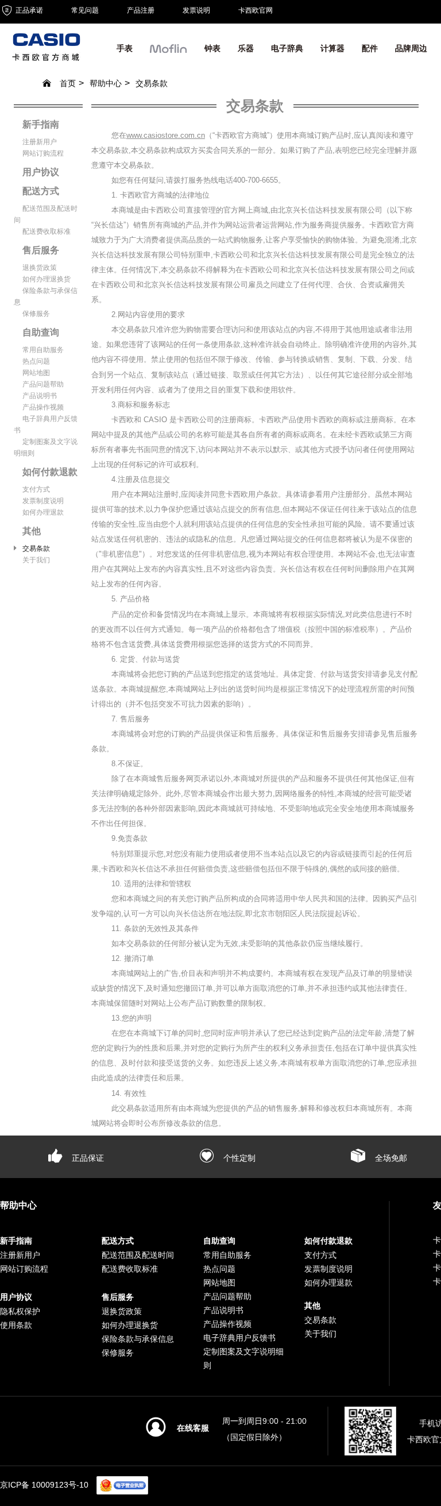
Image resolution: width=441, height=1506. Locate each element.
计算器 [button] (332, 48)
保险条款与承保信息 (138, 1338)
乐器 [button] (246, 48)
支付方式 (36, 489)
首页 (68, 83)
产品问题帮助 (43, 384)
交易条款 (152, 83)
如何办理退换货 (46, 279)
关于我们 (36, 560)
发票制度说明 (43, 501)
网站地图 (36, 373)
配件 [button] (370, 48)
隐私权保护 (20, 1311)
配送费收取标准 (46, 231)
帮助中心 (106, 83)
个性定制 (238, 1158)
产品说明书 (39, 396)
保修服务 (36, 314)
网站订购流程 (43, 153)
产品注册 (140, 10)
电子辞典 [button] (287, 48)
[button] (168, 51)
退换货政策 (39, 268)
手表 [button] (125, 48)
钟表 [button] (212, 48)
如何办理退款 (43, 512)
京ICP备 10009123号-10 (44, 1484)
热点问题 (36, 361)
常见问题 (85, 10)
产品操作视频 (43, 407)
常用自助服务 (43, 350)
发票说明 (196, 10)
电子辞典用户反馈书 (239, 1337)
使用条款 (16, 1325)
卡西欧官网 (255, 10)
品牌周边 (411, 48)
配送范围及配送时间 (138, 1255)
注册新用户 (39, 142)
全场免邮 (390, 1158)
